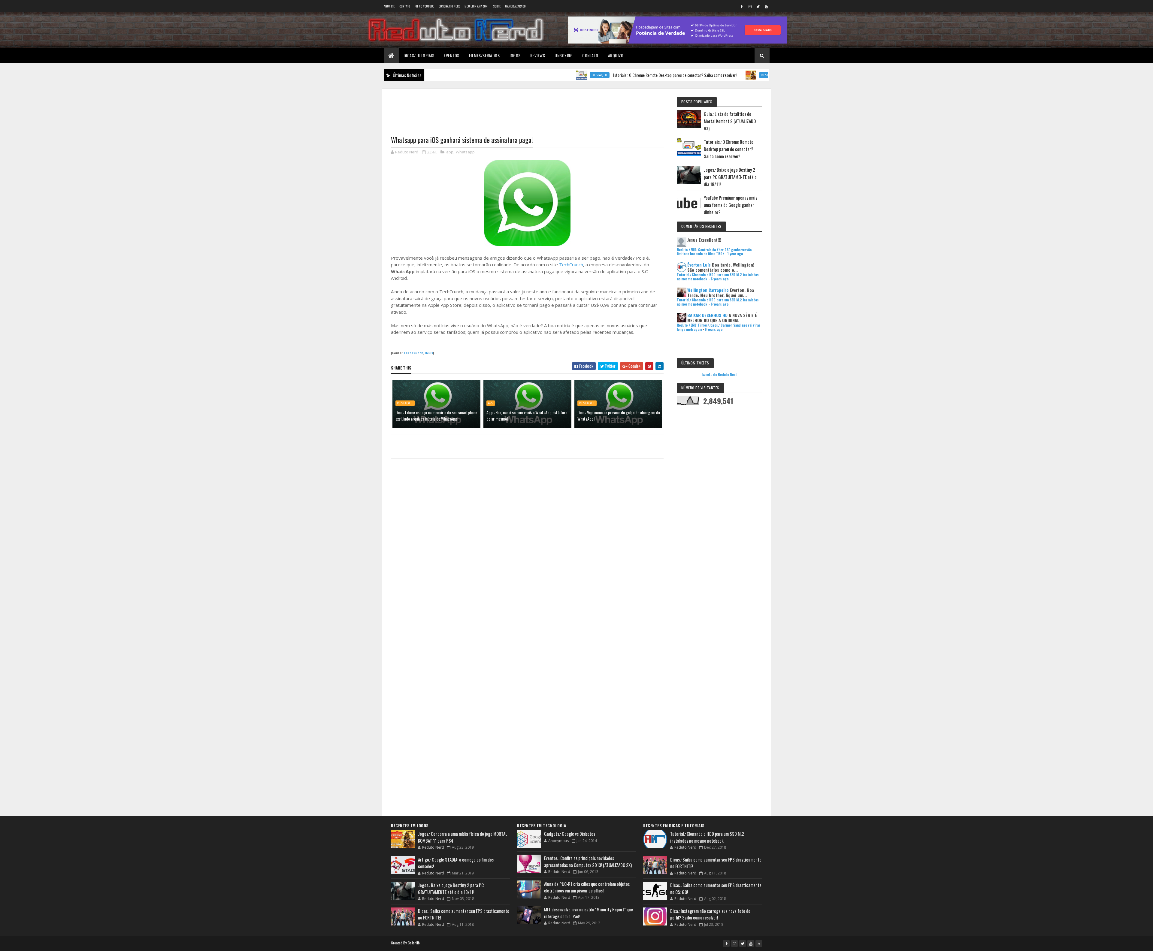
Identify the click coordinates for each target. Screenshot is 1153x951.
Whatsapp (465, 152)
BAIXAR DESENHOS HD (707, 315)
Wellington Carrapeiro (708, 290)
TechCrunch (571, 264)
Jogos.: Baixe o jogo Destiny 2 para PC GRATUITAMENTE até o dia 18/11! (730, 176)
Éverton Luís (699, 264)
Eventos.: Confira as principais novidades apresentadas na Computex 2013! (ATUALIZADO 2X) (588, 861)
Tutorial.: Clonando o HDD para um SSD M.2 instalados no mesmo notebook (707, 837)
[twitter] (758, 6)
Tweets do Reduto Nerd (719, 374)
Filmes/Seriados (484, 55)
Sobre (497, 6)
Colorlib (414, 942)
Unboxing (564, 55)
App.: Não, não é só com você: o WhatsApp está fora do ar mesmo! (526, 415)
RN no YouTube (424, 6)
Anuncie (389, 6)
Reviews (537, 55)
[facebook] (742, 6)
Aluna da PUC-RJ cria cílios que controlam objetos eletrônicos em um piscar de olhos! (587, 887)
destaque (565, 75)
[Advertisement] (527, 108)
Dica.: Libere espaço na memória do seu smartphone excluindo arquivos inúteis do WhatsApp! (436, 415)
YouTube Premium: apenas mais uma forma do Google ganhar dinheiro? (730, 204)
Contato (404, 6)
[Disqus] (527, 580)
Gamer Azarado (515, 6)
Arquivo (616, 55)
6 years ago (719, 278)
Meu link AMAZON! (477, 6)
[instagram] (750, 6)
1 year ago (735, 253)
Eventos (451, 55)
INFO (429, 353)
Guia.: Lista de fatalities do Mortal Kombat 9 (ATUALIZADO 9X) (730, 120)
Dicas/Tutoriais (419, 55)
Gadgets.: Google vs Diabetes (569, 833)
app (449, 152)
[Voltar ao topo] (758, 943)
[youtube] (766, 6)
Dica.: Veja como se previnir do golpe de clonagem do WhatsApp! (618, 415)
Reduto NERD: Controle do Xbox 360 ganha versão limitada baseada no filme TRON (714, 251)
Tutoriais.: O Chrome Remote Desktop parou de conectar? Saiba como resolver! (640, 75)
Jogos (515, 55)
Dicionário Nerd (449, 6)
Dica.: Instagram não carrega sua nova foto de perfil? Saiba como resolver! (710, 914)
